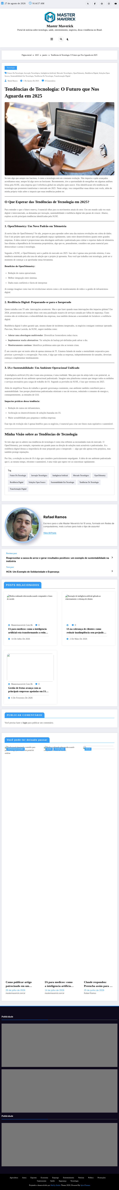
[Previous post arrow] (112, 557)
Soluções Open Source (37, 482)
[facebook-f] (95, 3)
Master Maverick (60, 26)
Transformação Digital (62, 76)
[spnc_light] (67, 39)
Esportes (34, 1178)
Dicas (88, 749)
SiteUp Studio (56, 1185)
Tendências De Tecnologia (43, 76)
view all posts (49, 533)
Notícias (81, 1178)
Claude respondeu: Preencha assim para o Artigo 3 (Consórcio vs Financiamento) (97, 984)
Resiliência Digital (91, 73)
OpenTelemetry (78, 73)
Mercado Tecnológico (64, 73)
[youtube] (115, 3)
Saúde (49, 749)
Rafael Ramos (13, 81)
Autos (24, 1178)
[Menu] (52, 39)
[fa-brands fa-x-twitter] (88, 3)
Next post (10, 567)
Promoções (102, 1178)
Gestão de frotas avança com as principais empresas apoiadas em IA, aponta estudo (27, 690)
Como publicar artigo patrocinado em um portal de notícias (19, 984)
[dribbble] (101, 3)
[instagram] (108, 3)
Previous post (11, 553)
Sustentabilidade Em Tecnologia (22, 76)
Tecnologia (11, 68)
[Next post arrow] (112, 571)
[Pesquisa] (60, 39)
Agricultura (14, 1178)
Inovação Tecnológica (32, 73)
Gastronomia (41, 1181)
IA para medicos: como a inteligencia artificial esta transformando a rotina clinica (27, 631)
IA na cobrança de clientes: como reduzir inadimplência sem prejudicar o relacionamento (86, 631)
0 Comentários (50, 81)
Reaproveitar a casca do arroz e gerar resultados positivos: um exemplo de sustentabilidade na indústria (57, 559)
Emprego (55, 1178)
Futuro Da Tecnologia (15, 73)
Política (90, 1178)
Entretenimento (68, 1178)
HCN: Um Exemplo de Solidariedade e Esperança (32, 571)
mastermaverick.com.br (22, 625)
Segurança (62, 1181)
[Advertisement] (59, 1045)
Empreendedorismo (15, 749)
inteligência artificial (48, 73)
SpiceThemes (85, 1185)
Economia (44, 1178)
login (25, 723)
